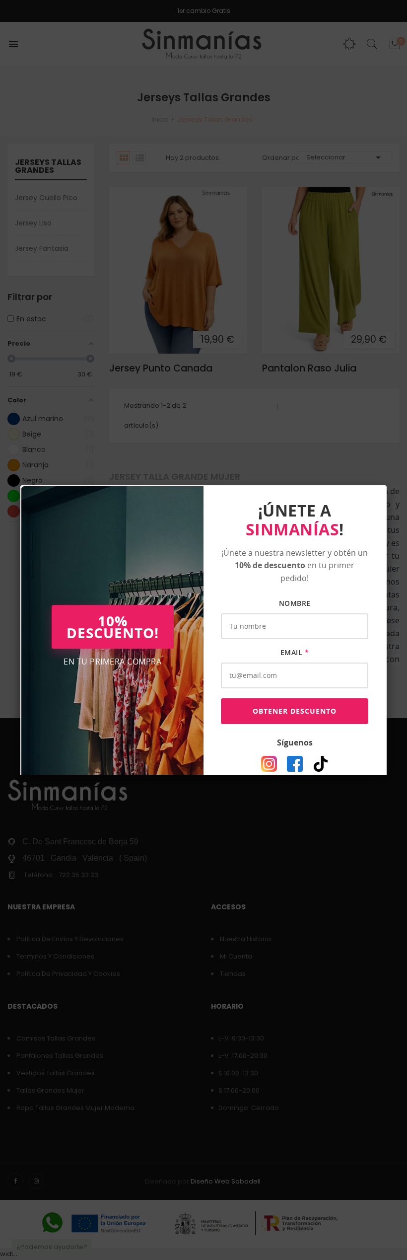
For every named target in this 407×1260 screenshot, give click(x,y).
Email (294, 652)
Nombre (295, 603)
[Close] (387, 485)
